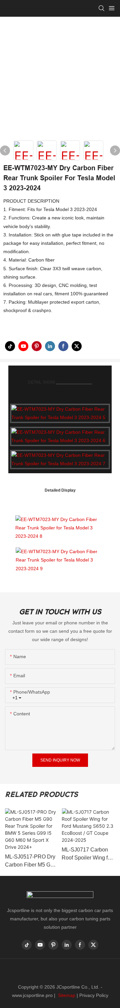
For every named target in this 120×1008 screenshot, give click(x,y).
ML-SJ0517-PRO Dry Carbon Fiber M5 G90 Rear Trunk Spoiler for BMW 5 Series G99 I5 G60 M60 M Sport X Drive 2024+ (31, 861)
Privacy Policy (93, 995)
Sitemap (66, 995)
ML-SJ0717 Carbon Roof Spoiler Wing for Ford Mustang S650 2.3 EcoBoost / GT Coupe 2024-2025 (87, 854)
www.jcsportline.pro (32, 995)
